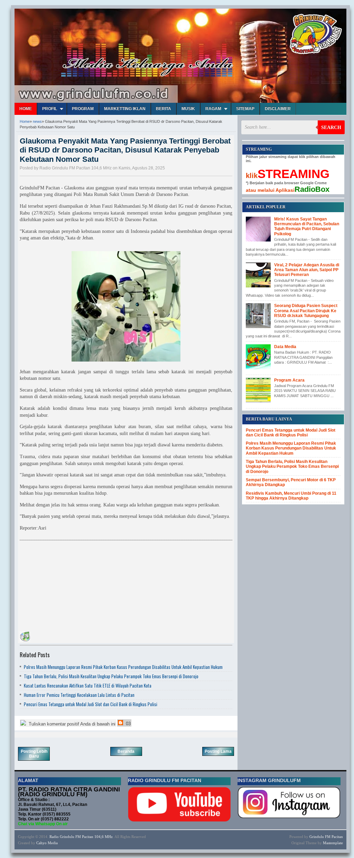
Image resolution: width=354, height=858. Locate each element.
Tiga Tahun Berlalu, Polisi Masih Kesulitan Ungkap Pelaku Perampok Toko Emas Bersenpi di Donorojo (111, 676)
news (37, 121)
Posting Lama (218, 751)
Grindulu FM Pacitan (326, 837)
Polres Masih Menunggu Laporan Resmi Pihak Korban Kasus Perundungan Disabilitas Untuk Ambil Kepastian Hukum (123, 666)
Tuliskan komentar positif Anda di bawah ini (71, 724)
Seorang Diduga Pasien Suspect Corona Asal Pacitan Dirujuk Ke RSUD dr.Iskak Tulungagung (305, 310)
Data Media (285, 346)
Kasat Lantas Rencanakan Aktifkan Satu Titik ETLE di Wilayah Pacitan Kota (87, 685)
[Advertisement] (71, 587)
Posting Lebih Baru (34, 754)
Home (25, 108)
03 (127, 723)
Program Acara (289, 380)
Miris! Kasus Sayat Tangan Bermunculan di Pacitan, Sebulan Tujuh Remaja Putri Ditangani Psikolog (306, 226)
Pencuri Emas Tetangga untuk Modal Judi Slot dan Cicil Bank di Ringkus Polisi (90, 704)
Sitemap (245, 108)
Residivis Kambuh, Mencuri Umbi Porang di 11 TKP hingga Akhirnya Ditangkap (291, 496)
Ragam (213, 108)
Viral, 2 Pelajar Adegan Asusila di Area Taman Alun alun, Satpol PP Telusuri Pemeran (306, 270)
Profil (49, 108)
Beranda (126, 751)
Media (53, 843)
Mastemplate (333, 843)
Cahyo (41, 843)
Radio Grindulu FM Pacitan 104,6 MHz (81, 837)
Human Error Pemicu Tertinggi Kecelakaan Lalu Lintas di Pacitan (79, 694)
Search (331, 127)
